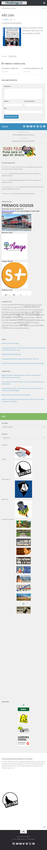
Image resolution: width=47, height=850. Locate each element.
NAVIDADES (30, 320)
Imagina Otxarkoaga (26, 314)
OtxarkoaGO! (23, 322)
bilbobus (33, 305)
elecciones (5, 312)
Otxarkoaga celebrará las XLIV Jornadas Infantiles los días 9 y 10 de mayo (20, 359)
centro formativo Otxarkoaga (9, 307)
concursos (17, 310)
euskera (17, 312)
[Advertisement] (8, 654)
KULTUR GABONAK (9, 320)
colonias (19, 307)
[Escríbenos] (44, 126)
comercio (5, 309)
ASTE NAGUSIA (26, 305)
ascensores (17, 304)
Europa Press (6, 371)
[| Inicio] (18, 2)
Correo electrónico (29, 101)
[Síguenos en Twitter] (34, 126)
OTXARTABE (35, 323)
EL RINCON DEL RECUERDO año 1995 (33, 68)
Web (5, 108)
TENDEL (4, 339)
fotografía (23, 312)
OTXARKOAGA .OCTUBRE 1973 (10, 68)
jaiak (42, 314)
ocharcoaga (13, 323)
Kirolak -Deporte (12, 56)
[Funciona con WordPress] (19, 839)
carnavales (39, 305)
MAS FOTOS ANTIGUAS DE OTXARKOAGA (23, 193)
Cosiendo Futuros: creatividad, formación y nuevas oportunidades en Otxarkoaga (23, 363)
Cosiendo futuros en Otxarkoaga (10, 343)
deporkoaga (40, 310)
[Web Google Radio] (41, 126)
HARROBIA (7, 314)
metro (21, 320)
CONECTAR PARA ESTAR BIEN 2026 (11, 354)
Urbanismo (11, 328)
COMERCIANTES (31, 306)
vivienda (18, 328)
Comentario (7, 86)
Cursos (34, 310)
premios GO (6, 325)
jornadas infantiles (12, 317)
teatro (17, 325)
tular (36, 325)
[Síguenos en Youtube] (27, 126)
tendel (23, 325)
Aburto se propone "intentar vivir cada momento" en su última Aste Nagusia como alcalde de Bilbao (23, 383)
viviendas (25, 328)
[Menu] (44, 3)
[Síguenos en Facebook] (24, 126)
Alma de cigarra (6, 305)
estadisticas (12, 312)
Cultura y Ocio (28, 310)
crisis (22, 310)
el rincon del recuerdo (9, 8)
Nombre (6, 101)
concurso (11, 310)
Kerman (6, 19)
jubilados (26, 317)
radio (13, 325)
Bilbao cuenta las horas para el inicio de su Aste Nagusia (16, 395)
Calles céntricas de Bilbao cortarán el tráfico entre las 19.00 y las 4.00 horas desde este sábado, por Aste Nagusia (23, 400)
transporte (31, 325)
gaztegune (37, 312)
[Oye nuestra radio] (37, 126)
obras (37, 320)
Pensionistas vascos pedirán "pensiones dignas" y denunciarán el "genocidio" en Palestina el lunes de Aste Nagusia (22, 389)
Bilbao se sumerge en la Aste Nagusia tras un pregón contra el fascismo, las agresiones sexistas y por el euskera (21, 376)
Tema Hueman (31, 839)
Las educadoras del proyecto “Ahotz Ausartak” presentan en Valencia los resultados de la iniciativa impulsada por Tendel (23, 349)
